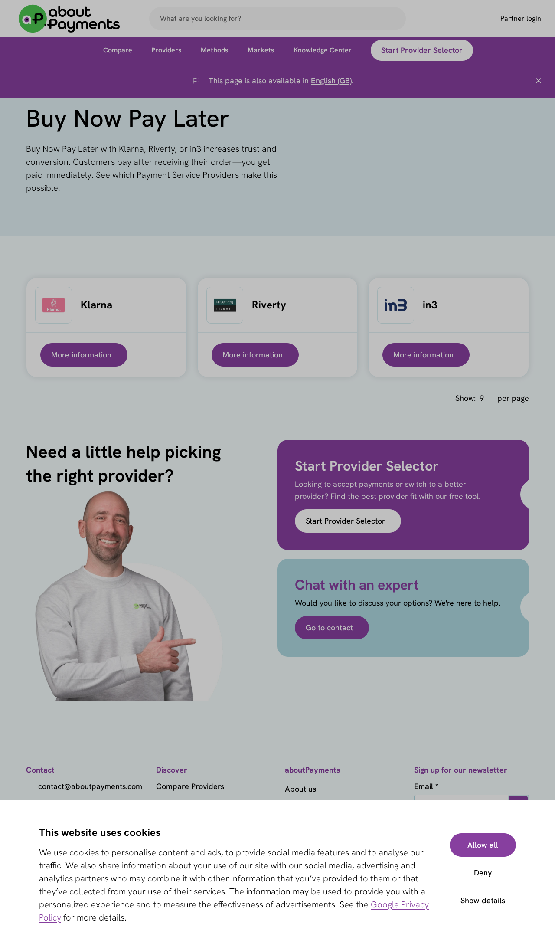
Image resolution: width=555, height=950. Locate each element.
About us (300, 789)
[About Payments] (69, 18)
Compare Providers (190, 786)
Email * (426, 786)
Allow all (482, 845)
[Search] (395, 18)
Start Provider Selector (345, 521)
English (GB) (331, 80)
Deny (483, 873)
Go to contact (329, 627)
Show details (482, 900)
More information (81, 355)
